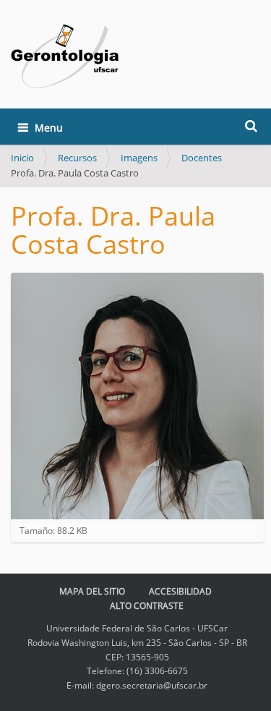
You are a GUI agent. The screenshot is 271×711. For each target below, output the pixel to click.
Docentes (201, 157)
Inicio (22, 157)
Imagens (139, 157)
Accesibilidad (180, 591)
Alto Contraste (147, 606)
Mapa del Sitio (92, 591)
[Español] (65, 56)
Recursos (77, 157)
